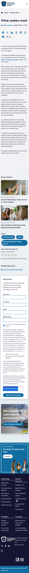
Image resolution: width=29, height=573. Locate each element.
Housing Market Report (19, 505)
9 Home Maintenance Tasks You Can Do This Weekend (14, 201)
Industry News (14, 13)
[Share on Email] (3, 37)
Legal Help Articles (20, 499)
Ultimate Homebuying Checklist (5, 522)
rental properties (8, 237)
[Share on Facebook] (3, 33)
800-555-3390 (19, 545)
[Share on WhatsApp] (25, 33)
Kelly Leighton (8, 25)
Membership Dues (6, 505)
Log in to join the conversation (12, 269)
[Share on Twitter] (7, 33)
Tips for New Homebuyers (5, 529)
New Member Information (5, 494)
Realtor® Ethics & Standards (20, 489)
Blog (6, 13)
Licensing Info (19, 509)
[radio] (2, 255)
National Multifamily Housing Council (12, 242)
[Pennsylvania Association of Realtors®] (8, 4)
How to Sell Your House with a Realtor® (20, 522)
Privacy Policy (4, 570)
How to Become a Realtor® (13, 424)
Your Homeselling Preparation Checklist (21, 529)
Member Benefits (6, 499)
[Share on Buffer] (21, 33)
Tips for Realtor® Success (20, 494)
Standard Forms (19, 485)
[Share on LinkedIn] (12, 33)
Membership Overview (4, 484)
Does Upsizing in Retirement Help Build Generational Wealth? (13, 226)
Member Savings (6, 502)
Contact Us (7, 456)
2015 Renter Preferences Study (13, 58)
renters (19, 237)
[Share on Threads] (16, 33)
